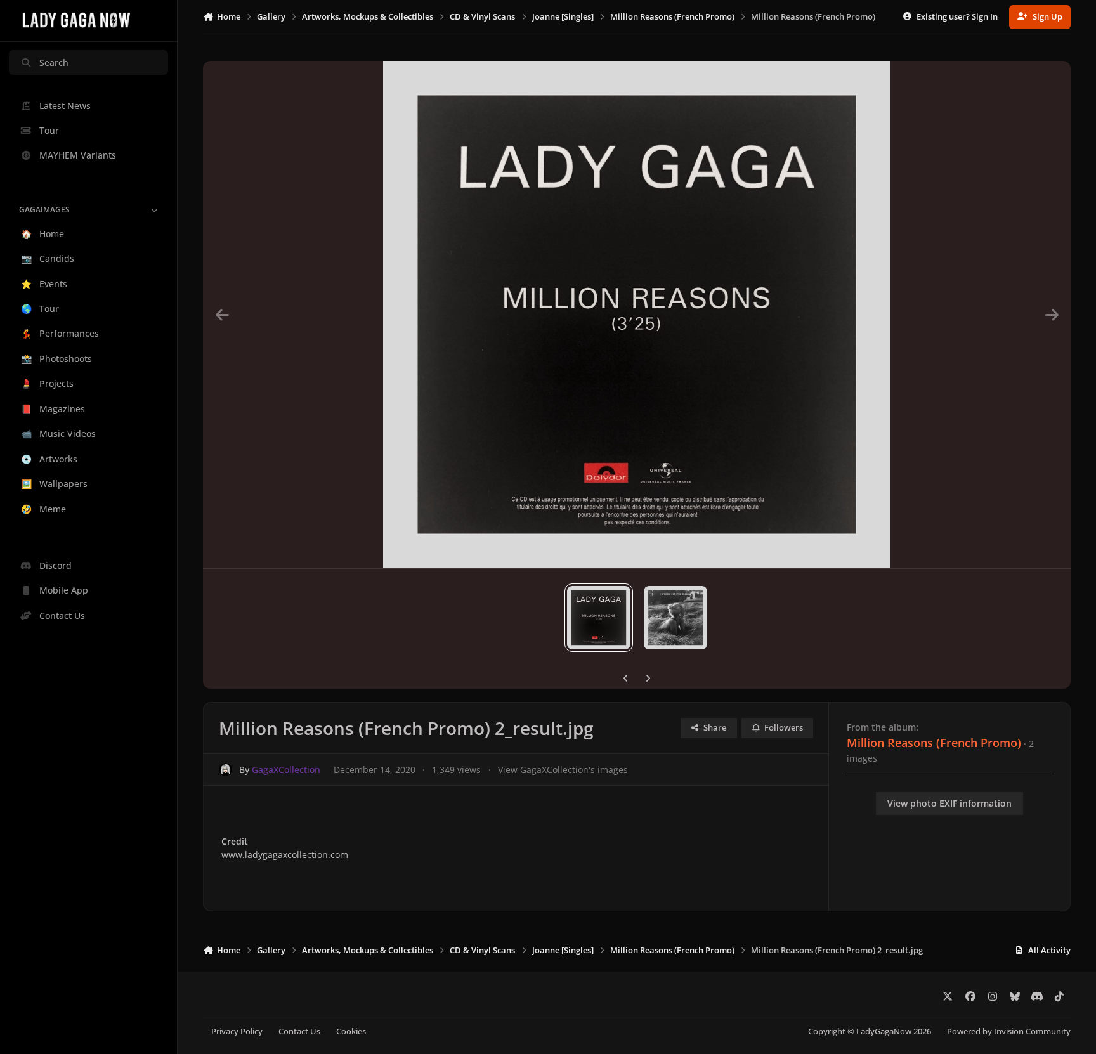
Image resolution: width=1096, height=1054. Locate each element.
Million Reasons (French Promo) (934, 742)
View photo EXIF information (949, 803)
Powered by (1009, 1031)
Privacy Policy (237, 1031)
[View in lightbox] (637, 314)
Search (53, 62)
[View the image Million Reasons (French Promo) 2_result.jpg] (598, 617)
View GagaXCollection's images (563, 770)
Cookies (351, 1031)
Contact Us (299, 1031)
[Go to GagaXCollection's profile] (225, 769)
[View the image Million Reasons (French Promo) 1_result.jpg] (675, 617)
